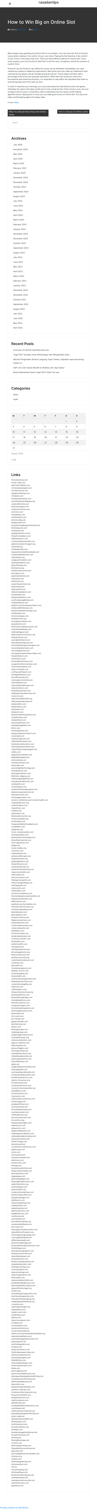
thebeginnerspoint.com (21, 880)
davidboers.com (18, 1200)
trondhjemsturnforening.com (23, 1379)
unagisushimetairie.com (21, 560)
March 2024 (18, 220)
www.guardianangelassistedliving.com (27, 1376)
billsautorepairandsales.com (23, 1387)
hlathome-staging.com (20, 776)
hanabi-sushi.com (18, 1312)
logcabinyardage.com (20, 1197)
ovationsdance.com (19, 805)
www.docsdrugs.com (20, 1272)
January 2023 (19, 285)
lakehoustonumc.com (20, 1211)
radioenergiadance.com (21, 592)
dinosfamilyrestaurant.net (22, 643)
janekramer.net (17, 1013)
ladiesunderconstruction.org (23, 634)
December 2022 (20, 290)
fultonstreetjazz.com (20, 616)
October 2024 (19, 187)
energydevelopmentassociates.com (26, 653)
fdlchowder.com (18, 1277)
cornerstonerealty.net (20, 1331)
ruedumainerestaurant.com (22, 960)
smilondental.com (18, 760)
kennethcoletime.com (20, 1003)
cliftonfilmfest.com (19, 682)
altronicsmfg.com (18, 520)
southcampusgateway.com (22, 600)
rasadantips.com (18, 514)
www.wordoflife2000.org (21, 698)
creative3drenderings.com (22, 1192)
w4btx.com (16, 752)
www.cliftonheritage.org (21, 1288)
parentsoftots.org (18, 1189)
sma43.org (15, 1291)
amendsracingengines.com (22, 1251)
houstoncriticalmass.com (21, 893)
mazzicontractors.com (20, 1349)
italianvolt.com (17, 712)
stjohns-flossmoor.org (20, 1080)
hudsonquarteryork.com (21, 1365)
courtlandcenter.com (20, 1112)
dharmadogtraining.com (21, 1461)
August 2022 (19, 309)
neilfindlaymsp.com (19, 1115)
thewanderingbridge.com (21, 997)
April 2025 (18, 159)
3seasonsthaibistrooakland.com (24, 824)
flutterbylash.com (18, 1421)
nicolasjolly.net (17, 947)
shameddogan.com (19, 1187)
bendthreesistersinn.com (21, 1077)
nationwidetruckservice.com (23, 1099)
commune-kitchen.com (21, 939)
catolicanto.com (17, 813)
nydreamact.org (17, 557)
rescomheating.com (19, 1469)
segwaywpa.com (18, 1176)
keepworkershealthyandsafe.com (25, 552)
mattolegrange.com (19, 1032)
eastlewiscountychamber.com (23, 904)
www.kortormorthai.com (21, 1253)
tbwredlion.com (17, 1384)
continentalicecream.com (21, 925)
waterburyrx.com (18, 1125)
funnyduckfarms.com (20, 1427)
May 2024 (17, 210)
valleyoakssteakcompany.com (23, 1136)
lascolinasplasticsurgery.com (23, 1285)
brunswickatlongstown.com (22, 1008)
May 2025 (17, 154)
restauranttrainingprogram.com (24, 789)
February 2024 (19, 224)
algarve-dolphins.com (20, 1043)
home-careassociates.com (22, 832)
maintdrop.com (17, 578)
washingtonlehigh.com (20, 1307)
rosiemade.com (17, 736)
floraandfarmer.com (19, 656)
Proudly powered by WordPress (14, 1507)
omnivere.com (17, 512)
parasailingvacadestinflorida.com (25, 1413)
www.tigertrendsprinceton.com (24, 1229)
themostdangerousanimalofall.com (25, 896)
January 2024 (19, 229)
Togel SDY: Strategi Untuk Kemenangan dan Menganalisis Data (41, 354)
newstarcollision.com (20, 762)
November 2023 (20, 238)
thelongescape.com (19, 1029)
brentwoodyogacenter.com (22, 1296)
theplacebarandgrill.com (21, 1123)
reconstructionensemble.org (23, 1088)
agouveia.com (17, 1451)
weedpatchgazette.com (21, 725)
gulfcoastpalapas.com (20, 1179)
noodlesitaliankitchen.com (22, 554)
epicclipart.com (17, 573)
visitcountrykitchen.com (21, 1040)
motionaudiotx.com (19, 1464)
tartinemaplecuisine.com (21, 1011)
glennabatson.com (19, 915)
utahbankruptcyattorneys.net (23, 693)
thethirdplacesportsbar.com (23, 1352)
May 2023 (17, 266)
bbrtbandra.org (17, 568)
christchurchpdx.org (19, 933)
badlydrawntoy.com (19, 1208)
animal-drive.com (18, 1163)
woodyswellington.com (21, 1357)
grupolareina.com (18, 624)
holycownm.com (18, 1096)
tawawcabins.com (18, 704)
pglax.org (15, 1064)
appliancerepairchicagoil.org (23, 544)
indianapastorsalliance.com (22, 1133)
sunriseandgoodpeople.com (23, 1072)
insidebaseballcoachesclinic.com (25, 1405)
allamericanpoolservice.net (22, 792)
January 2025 (19, 173)
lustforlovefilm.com (19, 944)
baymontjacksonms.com (21, 1059)
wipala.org (15, 845)
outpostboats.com (18, 853)
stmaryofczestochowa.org (22, 992)
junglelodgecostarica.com (22, 1035)
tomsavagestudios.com (21, 797)
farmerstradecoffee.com (21, 1195)
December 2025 (20, 149)
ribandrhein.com (18, 808)
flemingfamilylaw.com (20, 1440)
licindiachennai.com (19, 490)
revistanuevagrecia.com (21, 968)
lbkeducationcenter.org (21, 816)
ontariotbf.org (17, 546)
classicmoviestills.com (20, 872)
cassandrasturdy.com (20, 867)
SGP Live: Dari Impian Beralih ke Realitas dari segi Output (38, 367)
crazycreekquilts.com (20, 928)
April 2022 (18, 328)
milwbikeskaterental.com (21, 1056)
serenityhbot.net (18, 1219)
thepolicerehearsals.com (21, 899)
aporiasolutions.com (19, 1173)
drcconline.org (17, 1120)
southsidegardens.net (20, 1344)
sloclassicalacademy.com (21, 909)
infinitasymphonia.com (20, 949)
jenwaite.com (16, 1429)
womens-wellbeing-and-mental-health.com (29, 800)
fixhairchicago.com (19, 1141)
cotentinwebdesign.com (21, 629)
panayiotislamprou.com (21, 597)
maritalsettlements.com (21, 1053)
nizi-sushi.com (17, 1016)
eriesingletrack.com (19, 730)
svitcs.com (15, 1152)
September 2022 (20, 304)
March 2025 (18, 163)
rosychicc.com (17, 851)
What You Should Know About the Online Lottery (28, 113)
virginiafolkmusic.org (20, 803)
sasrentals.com (17, 765)
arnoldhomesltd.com (20, 677)
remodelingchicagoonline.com (24, 1293)
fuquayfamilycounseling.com (23, 1448)
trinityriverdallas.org (19, 819)
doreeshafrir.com (18, 976)
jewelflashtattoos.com (20, 562)
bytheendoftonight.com (21, 856)
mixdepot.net (16, 1323)
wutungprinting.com (19, 1051)
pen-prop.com (17, 1227)
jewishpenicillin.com (19, 795)
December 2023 (20, 234)
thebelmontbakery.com (21, 536)
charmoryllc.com (18, 888)
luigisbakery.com (18, 1309)
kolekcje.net (16, 811)
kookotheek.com (18, 594)
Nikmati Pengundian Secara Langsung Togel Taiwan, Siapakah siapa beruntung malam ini (48, 361)
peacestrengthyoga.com (21, 1243)
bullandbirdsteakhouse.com (23, 1283)
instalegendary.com (19, 549)
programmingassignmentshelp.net (25, 525)
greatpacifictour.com (20, 1104)
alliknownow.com (18, 901)
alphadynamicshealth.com (22, 1419)
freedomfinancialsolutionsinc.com (25, 1245)
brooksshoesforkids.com (21, 1168)
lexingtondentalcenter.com (22, 781)
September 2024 (20, 191)
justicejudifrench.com (20, 995)
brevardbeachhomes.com (22, 661)
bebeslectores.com (19, 637)
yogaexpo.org (17, 829)
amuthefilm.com (18, 941)
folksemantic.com (18, 707)
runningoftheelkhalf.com (21, 1237)
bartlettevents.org (18, 618)
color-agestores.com (20, 843)
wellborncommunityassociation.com (26, 605)
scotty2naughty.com (19, 973)
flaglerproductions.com (21, 920)
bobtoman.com (17, 581)
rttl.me (14, 1467)
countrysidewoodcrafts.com (23, 541)
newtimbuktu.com (18, 517)
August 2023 (19, 252)
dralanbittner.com (18, 720)
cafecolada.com (17, 875)
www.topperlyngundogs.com (23, 1235)
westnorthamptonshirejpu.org (23, 611)
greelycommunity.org (20, 957)
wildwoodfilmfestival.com (22, 608)
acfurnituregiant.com (20, 506)
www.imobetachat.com (20, 1203)
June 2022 (18, 318)
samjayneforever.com (20, 1397)
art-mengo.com (17, 1019)
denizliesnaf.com (18, 1144)
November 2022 (20, 295)
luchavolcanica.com (19, 1093)
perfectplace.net (18, 821)
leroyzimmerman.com (20, 1435)
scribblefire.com (18, 827)
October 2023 (19, 243)
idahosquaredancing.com (21, 701)
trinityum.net (16, 1347)
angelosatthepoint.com (21, 1131)
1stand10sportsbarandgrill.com (24, 749)
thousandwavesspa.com (21, 1109)
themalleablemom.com (20, 1000)
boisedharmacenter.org (21, 840)
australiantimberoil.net (20, 640)
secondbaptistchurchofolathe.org (25, 1453)
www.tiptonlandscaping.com (23, 1299)
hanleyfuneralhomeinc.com (22, 744)
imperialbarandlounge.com (22, 685)
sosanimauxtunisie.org (20, 584)
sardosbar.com (17, 709)
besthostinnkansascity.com (22, 1475)
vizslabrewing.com (19, 717)
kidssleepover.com (19, 528)
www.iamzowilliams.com (21, 1336)
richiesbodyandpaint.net (21, 488)
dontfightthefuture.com (21, 675)
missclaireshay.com (19, 480)
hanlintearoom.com (19, 1424)
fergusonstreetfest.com (21, 1395)
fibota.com (15, 1368)
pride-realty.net (17, 1416)
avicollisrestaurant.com (21, 1117)
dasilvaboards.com (19, 912)
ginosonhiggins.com (19, 1048)
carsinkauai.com (18, 1408)
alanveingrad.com (18, 1045)
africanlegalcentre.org (20, 952)
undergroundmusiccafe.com (23, 1480)
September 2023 (20, 248)
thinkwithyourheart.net (21, 691)
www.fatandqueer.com (20, 1256)
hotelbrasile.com (18, 613)
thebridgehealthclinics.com (22, 1181)
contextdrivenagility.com (21, 984)
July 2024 (17, 201)
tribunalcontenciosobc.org (22, 907)
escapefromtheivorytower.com (24, 664)
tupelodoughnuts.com (20, 739)
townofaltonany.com (19, 1061)
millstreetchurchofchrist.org (23, 1411)
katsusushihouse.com (20, 955)
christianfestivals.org (20, 1037)
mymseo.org (16, 1456)
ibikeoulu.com (17, 987)
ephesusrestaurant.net (20, 1355)
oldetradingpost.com (20, 632)
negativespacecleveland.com (23, 1067)
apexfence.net (17, 1485)
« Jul (13, 459)
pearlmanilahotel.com (20, 576)
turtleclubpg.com (18, 1101)
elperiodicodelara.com (20, 485)
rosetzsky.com (17, 963)
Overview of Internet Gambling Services (31, 350)
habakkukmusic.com (19, 1213)
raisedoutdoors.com (19, 688)
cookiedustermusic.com (21, 1085)
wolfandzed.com (18, 1315)
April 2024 (18, 215)
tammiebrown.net (18, 1024)
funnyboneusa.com (19, 1083)
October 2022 (19, 299)
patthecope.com (18, 1149)
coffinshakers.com (19, 989)
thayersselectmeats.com (21, 1171)
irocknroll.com (17, 696)
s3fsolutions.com (18, 659)
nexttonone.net (17, 1216)
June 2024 (18, 206)
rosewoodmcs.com (19, 1325)
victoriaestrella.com (19, 1107)
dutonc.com (16, 1027)
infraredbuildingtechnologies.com (25, 645)
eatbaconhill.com (18, 522)
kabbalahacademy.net (20, 757)
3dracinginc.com (18, 891)
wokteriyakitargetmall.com (22, 779)
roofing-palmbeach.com (21, 672)
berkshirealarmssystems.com (23, 714)
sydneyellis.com (18, 784)
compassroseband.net (20, 1157)
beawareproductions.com (22, 981)
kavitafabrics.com (18, 1091)
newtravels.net (17, 530)
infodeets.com (17, 496)
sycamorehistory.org (20, 1328)
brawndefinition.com (20, 923)
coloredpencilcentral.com (22, 680)
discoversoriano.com (20, 877)
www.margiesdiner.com (21, 1275)
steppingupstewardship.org (22, 1301)
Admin (35, 29)
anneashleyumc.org (19, 1259)
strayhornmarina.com (20, 917)
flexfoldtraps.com (18, 1248)
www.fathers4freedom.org (22, 1232)
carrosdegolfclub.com (20, 650)
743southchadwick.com (21, 666)
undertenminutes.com (20, 509)
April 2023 (18, 271)
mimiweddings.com (19, 1472)
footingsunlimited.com (20, 1267)
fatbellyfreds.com (18, 1360)
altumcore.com (17, 1160)
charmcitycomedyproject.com (23, 979)
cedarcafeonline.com (20, 504)
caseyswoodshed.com (20, 1139)
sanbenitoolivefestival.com (22, 869)
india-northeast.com (19, 669)
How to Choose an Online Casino (73, 111)
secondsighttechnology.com (23, 768)
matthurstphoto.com (19, 1400)
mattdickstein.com (19, 1205)
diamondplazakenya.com (21, 1381)
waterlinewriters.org (19, 1184)
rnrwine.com (16, 1443)
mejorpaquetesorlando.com (22, 746)
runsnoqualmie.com (19, 1269)
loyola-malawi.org (18, 848)
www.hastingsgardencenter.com (24, 1339)
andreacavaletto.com (20, 835)
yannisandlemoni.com (20, 723)
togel (15, 399)
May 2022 (17, 323)
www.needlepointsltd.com (22, 1280)
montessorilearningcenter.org (23, 1392)
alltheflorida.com (18, 1403)
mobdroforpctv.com (19, 864)
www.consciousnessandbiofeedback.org (28, 1333)
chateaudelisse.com (19, 602)
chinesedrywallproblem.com (23, 1075)
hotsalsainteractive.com (21, 498)
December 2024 (20, 177)
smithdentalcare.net (19, 1477)
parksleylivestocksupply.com (23, 837)
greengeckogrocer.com (21, 773)
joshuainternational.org (21, 1221)
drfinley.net (16, 1437)
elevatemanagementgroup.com (24, 1432)
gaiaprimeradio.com (19, 1021)
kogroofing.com (17, 586)
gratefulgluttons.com (20, 861)
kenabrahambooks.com (21, 936)
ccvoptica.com (17, 1304)
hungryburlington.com (20, 1005)
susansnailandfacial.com (21, 1224)
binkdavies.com (17, 931)
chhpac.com (16, 1459)
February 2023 (19, 281)
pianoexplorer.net (18, 1341)
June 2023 (18, 262)
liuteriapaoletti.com (19, 1069)
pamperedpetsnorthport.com (23, 733)
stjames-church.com (20, 971)
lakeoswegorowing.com (21, 1445)
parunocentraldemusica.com (23, 1373)
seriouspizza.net (18, 1155)
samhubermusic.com (20, 1483)
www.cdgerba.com (19, 1371)
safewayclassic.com (19, 538)
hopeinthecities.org (19, 859)
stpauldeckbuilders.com (21, 1264)
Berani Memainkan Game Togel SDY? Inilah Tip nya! (36, 372)
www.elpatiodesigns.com (21, 1363)
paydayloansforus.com (20, 533)
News (17, 102)
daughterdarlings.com (20, 493)
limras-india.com (18, 482)
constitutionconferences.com (23, 1147)
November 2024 (20, 182)
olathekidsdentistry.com (21, 741)
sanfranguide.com (18, 885)
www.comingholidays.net (21, 883)
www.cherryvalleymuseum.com (24, 627)
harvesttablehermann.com (22, 648)
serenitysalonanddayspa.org (23, 501)
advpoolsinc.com (18, 1128)
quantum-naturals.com (20, 1389)
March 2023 (18, 276)
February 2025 (19, 168)
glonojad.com (17, 965)
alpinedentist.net (18, 589)
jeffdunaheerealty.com (20, 1240)
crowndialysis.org (18, 787)
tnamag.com (16, 1165)
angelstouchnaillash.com (21, 755)
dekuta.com (16, 1317)
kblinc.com (15, 728)
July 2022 (17, 313)
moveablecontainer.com (21, 621)
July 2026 (17, 144)
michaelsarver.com (19, 771)
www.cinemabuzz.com (20, 1320)
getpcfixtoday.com (19, 565)
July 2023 (17, 257)
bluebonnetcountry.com (21, 570)
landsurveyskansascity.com (22, 1261)
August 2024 (19, 196)
